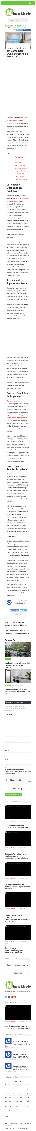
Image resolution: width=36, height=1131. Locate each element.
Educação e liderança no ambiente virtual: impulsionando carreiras (17, 887)
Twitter (20, 29)
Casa (8, 685)
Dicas (18, 25)
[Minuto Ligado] (18, 15)
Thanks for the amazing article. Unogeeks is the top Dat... (17, 1044)
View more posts (20, 603)
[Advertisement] (21, 74)
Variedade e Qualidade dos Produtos (19, 159)
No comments (15, 40)
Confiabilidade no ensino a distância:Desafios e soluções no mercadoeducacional (17, 918)
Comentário (10, 714)
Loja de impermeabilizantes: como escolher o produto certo (17, 826)
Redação (8, 27)
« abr (6, 1117)
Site (6, 759)
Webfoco (8, 1126)
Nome (7, 741)
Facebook (27, 29)
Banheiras (10, 25)
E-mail (7, 751)
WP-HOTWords (24, 1129)
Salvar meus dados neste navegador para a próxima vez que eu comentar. (18, 772)
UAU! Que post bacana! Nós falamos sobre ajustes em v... (21, 1056)
